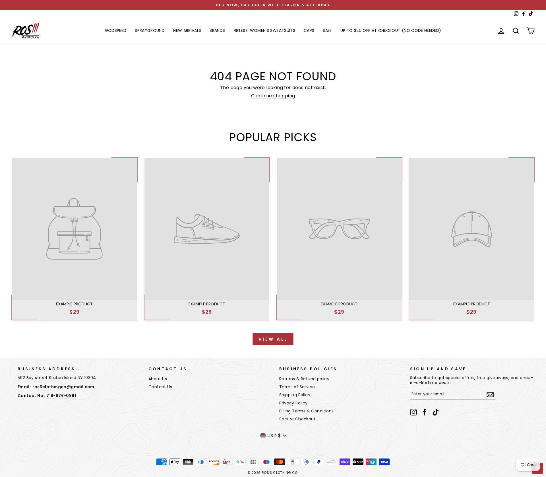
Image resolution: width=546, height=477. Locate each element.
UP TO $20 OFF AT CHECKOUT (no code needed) (390, 30)
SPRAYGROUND (150, 30)
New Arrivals (187, 30)
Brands (217, 30)
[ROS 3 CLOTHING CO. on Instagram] (413, 412)
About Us (157, 379)
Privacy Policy (293, 403)
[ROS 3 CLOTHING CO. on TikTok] (435, 412)
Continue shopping (273, 96)
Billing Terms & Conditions (306, 411)
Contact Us (160, 387)
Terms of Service (297, 387)
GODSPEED (116, 30)
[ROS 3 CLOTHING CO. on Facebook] (424, 412)
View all (273, 339)
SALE (327, 30)
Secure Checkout (297, 419)
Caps (309, 30)
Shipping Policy (294, 395)
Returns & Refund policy (304, 379)
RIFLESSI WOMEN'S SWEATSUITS (264, 30)
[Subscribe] (490, 394)
